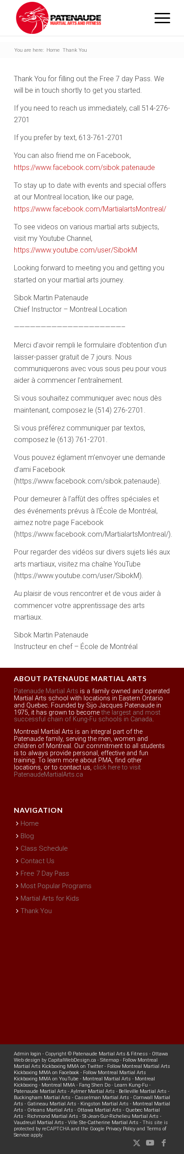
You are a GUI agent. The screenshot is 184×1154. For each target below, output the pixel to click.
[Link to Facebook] (163, 1143)
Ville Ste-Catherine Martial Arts (103, 1122)
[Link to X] (136, 1143)
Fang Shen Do (94, 1085)
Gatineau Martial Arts (51, 1104)
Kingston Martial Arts (104, 1104)
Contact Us (37, 861)
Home (30, 823)
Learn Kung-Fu (131, 1085)
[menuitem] (158, 18)
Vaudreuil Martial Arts (39, 1122)
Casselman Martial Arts (102, 1097)
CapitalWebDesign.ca (72, 1060)
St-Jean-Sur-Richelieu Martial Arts (120, 1116)
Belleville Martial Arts (143, 1091)
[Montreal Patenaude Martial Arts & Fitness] (76, 18)
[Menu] (158, 18)
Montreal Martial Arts (107, 1079)
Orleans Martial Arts (50, 1110)
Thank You (36, 911)
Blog (27, 836)
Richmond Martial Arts (52, 1116)
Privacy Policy (120, 1129)
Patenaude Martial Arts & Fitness (110, 1054)
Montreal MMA (58, 1085)
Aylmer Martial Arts (93, 1091)
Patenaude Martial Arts (46, 691)
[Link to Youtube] (150, 1143)
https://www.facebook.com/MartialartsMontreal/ (90, 209)
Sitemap (109, 1060)
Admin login (27, 1054)
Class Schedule (44, 848)
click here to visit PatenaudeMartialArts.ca (77, 771)
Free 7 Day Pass (45, 873)
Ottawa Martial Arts (99, 1110)
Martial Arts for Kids (50, 898)
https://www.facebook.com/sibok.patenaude (84, 167)
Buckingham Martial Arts (42, 1097)
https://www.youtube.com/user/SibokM (75, 250)
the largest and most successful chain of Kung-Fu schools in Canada (87, 716)
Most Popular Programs (56, 886)
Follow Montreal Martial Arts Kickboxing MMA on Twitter (86, 1063)
